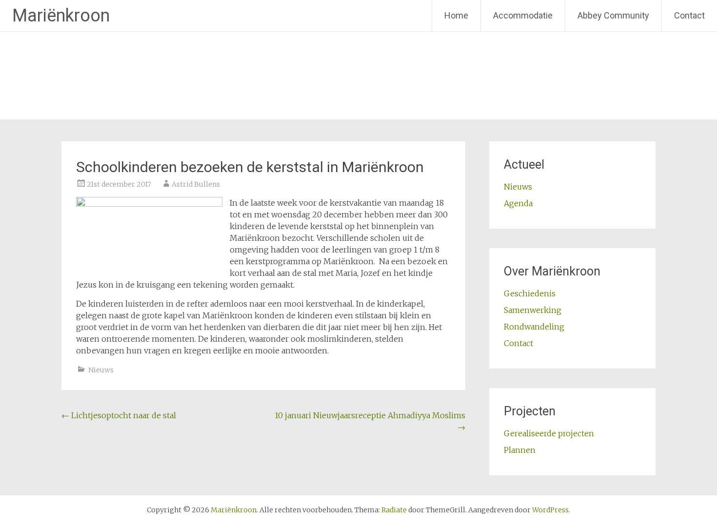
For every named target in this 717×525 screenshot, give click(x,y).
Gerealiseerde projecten (549, 433)
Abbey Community (613, 15)
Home (456, 15)
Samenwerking (532, 310)
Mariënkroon (61, 15)
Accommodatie (523, 15)
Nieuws (101, 370)
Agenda (518, 203)
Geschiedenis (530, 293)
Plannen (520, 450)
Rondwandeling (534, 326)
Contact (689, 15)
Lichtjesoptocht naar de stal (118, 415)
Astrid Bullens (196, 184)
